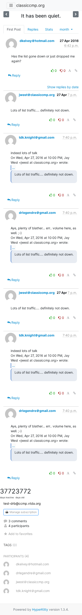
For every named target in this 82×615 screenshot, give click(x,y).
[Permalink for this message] (76, 70)
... (13, 167)
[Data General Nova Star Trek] (6, 14)
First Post (14, 29)
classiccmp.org (30, 5)
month (65, 29)
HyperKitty (40, 609)
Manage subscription (23, 512)
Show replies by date (63, 87)
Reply (15, 75)
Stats (49, 29)
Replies (33, 29)
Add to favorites (20, 534)
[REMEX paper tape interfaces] (76, 14)
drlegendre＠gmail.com (37, 212)
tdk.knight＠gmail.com (36, 137)
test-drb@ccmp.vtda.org (22, 503)
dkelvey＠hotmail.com (37, 41)
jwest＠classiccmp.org (37, 95)
